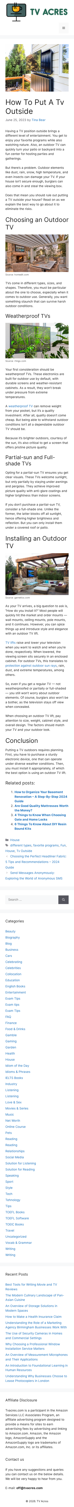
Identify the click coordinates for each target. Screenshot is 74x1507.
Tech (8, 1194)
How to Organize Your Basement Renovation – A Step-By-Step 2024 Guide (41, 796)
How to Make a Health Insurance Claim (33, 1316)
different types (20, 845)
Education (12, 980)
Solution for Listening (20, 1163)
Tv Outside (24, 851)
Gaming (11, 1041)
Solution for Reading (20, 1169)
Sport (9, 1181)
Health (10, 1053)
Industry (11, 1084)
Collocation (13, 974)
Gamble (11, 1035)
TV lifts (10, 642)
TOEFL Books (15, 1212)
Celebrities (13, 968)
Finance (11, 1023)
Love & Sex (13, 1102)
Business (11, 949)
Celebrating (13, 962)
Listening (11, 1090)
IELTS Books (14, 1078)
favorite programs (46, 845)
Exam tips (12, 1004)
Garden (10, 1047)
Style (9, 1188)
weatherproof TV (20, 406)
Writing (10, 1249)
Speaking (12, 1175)
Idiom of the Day (17, 1065)
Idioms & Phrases (17, 1072)
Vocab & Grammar (18, 1242)
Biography (12, 937)
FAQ (8, 1017)
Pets (8, 1133)
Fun (63, 845)
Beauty (10, 931)
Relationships (15, 1151)
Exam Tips (12, 998)
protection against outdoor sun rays (31, 665)
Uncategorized (16, 1236)
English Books (15, 986)
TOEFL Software (17, 1218)
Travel (9, 1230)
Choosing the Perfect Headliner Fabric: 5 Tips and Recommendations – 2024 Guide (35, 861)
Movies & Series (16, 1108)
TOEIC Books (14, 1224)
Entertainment (15, 992)
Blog (8, 943)
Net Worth (12, 1120)
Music (9, 1114)
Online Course (15, 1126)
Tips (8, 1206)
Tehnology (12, 1200)
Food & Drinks (15, 1029)
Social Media (14, 1157)
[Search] (63, 899)
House (15, 840)
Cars (8, 956)
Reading (11, 1139)
